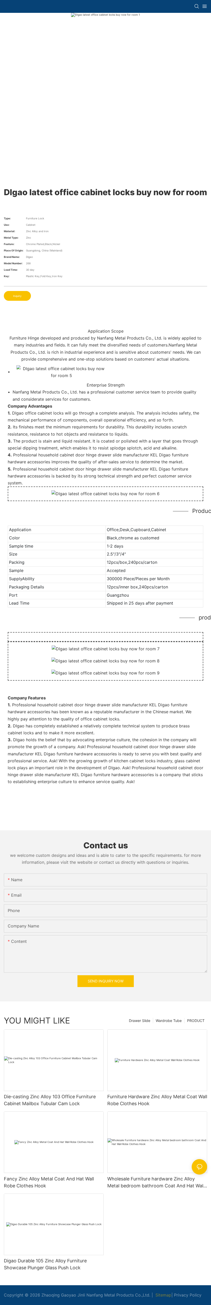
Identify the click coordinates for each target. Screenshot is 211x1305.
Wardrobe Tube (169, 1020)
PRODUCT (196, 1020)
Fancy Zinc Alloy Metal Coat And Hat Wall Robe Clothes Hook (49, 1182)
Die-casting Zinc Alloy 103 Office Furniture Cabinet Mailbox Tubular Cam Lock (50, 1100)
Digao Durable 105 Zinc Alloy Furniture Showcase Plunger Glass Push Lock (45, 1264)
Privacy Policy (187, 1295)
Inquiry (17, 295)
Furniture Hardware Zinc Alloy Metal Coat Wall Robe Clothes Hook (157, 1100)
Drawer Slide (139, 1020)
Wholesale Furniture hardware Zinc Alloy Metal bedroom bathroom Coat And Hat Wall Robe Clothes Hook (155, 1182)
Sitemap (162, 1295)
